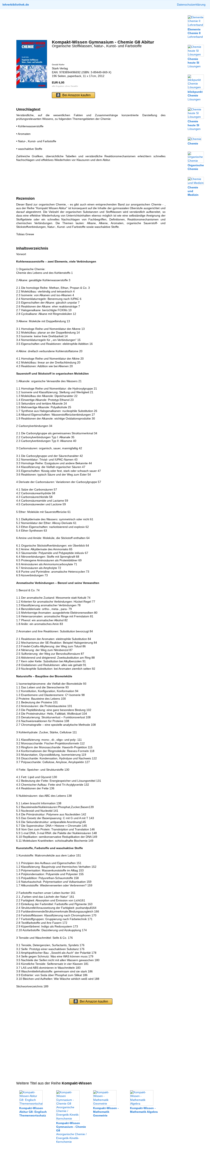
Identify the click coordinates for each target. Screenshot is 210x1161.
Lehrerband (195, 33)
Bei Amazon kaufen (76, 95)
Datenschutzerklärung (191, 4)
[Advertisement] (90, 24)
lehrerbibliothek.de (15, 4)
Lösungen (194, 62)
